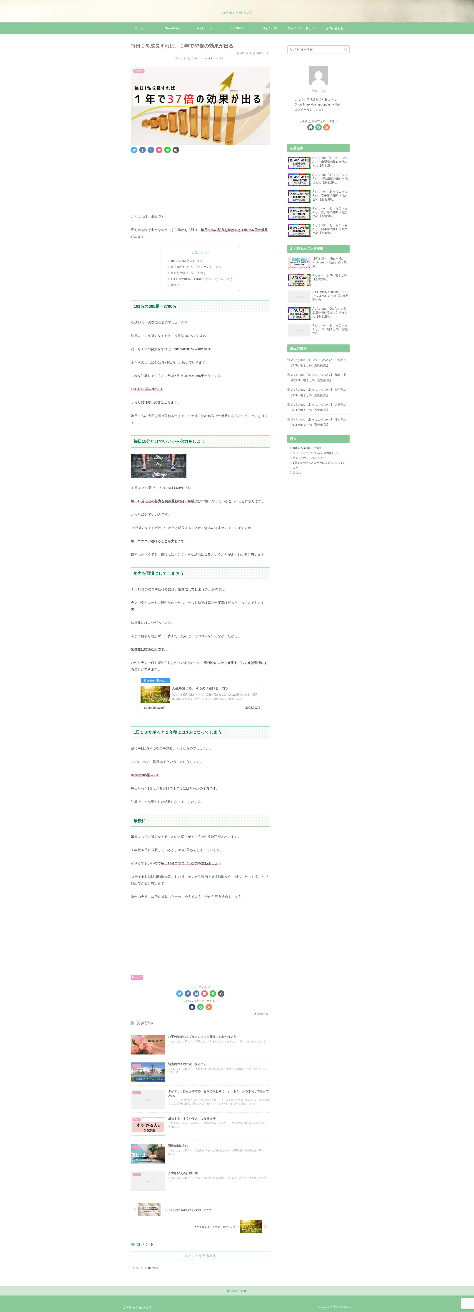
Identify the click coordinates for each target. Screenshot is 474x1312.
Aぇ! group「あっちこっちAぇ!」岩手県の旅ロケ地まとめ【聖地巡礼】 (319, 392)
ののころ (318, 91)
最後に (175, 285)
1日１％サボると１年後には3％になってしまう (202, 278)
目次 (195, 252)
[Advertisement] (200, 181)
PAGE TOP (238, 1291)
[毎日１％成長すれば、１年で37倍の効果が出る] (151, 150)
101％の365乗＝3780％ (186, 261)
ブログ (138, 977)
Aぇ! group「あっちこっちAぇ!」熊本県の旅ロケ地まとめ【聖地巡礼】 (319, 422)
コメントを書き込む (200, 1256)
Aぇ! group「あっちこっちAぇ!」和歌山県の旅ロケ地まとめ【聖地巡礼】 (319, 377)
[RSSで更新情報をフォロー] (209, 1007)
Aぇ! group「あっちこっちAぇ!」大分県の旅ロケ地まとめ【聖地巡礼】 (319, 407)
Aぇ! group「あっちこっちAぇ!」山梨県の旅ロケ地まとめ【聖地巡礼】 (319, 362)
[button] (346, 49)
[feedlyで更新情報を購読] (200, 1007)
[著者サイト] (192, 1007)
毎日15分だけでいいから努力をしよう (196, 266)
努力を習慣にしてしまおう (188, 273)
